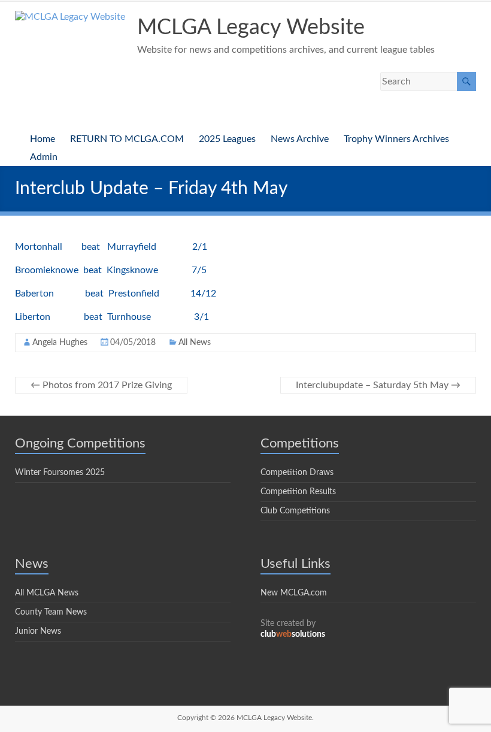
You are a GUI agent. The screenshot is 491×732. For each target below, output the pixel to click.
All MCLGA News (46, 593)
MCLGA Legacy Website (251, 27)
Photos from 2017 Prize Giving (101, 385)
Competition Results (298, 492)
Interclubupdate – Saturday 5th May (378, 385)
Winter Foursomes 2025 (60, 472)
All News (194, 342)
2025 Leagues (227, 139)
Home (42, 139)
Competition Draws (297, 472)
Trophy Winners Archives (396, 139)
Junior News (38, 631)
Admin (43, 157)
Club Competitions (295, 511)
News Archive (300, 139)
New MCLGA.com (293, 593)
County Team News (51, 612)
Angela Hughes (59, 342)
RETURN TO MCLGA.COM (127, 139)
